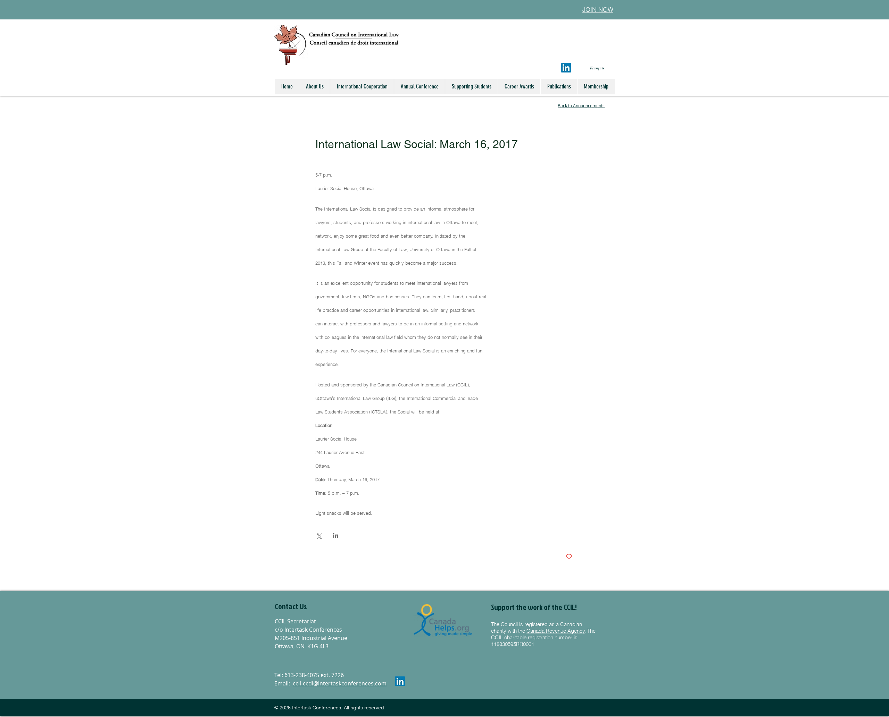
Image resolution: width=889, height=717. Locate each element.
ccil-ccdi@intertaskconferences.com (340, 683)
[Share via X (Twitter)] (318, 535)
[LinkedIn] (566, 67)
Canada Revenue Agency (555, 631)
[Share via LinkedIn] (335, 535)
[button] (312, 606)
